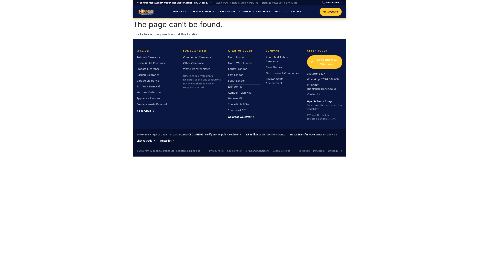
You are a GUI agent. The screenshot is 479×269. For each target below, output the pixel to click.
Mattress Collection (149, 92)
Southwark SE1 (237, 110)
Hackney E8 (235, 98)
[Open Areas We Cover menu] (214, 12)
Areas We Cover (201, 11)
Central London (237, 69)
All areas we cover (241, 117)
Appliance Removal (149, 98)
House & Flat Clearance (151, 63)
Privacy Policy (216, 150)
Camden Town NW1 (240, 92)
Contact (295, 11)
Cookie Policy (234, 150)
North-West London (240, 63)
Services (178, 11)
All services (145, 111)
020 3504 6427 (332, 2)
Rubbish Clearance (148, 57)
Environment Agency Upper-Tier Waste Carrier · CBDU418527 (176, 2)
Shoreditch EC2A (238, 104)
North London (236, 57)
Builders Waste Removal (152, 104)
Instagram (319, 150)
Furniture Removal (148, 86)
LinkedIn (333, 150)
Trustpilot (167, 140)
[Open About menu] (285, 12)
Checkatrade (146, 140)
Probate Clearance (148, 69)
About (278, 11)
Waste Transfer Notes (196, 69)
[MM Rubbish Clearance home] (145, 12)
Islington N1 (236, 86)
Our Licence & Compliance (282, 73)
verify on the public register (223, 134)
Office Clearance (193, 63)
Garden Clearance (148, 75)
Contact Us (314, 94)
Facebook (304, 150)
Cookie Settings (281, 150)
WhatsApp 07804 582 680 (323, 79)
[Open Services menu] (186, 12)
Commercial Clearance (255, 11)
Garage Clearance (148, 80)
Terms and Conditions (257, 150)
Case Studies (227, 11)
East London (235, 75)
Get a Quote (330, 11)
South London (236, 80)
